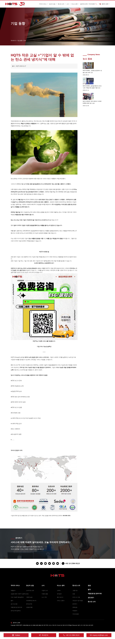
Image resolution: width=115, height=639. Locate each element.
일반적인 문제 (84, 4)
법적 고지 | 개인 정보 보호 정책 (85, 625)
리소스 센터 (74, 4)
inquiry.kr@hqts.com (100, 635)
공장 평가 (91, 597)
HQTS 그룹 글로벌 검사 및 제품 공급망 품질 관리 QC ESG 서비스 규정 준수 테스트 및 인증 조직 (43, 625)
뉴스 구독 (44, 597)
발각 (12, 600)
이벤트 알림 (45, 594)
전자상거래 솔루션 (16, 610)
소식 (68, 4)
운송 (27, 594)
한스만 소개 (61, 4)
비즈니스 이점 (76, 597)
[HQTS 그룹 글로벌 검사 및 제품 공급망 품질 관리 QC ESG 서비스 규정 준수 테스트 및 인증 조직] (15, 4)
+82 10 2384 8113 (72, 635)
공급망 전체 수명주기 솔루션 (18, 594)
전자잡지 (59, 594)
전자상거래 (29, 604)
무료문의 (74, 610)
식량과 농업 (29, 597)
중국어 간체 (105, 4)
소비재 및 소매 (30, 590)
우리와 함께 (91, 4)
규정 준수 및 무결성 (77, 600)
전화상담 (74, 607)
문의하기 (74, 604)
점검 (89, 585)
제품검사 (13, 590)
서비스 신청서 (60, 600)
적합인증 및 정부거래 (16, 607)
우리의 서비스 (43, 4)
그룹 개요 (75, 590)
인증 (73, 594)
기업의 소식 (45, 590)
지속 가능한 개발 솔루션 (17, 597)
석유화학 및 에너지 (31, 600)
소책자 (59, 590)
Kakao (17, 635)
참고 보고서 (60, 597)
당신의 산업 (52, 4)
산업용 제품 (29, 607)
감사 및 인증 (14, 604)
